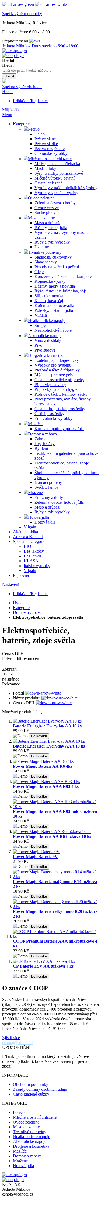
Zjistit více (11, 1037)
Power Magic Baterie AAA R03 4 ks (46, 786)
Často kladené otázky (31, 1094)
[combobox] (27, 70)
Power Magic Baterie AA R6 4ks (42, 766)
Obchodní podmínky (30, 1084)
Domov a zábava (27, 612)
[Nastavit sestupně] (43, 693)
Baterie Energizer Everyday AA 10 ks (47, 726)
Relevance (11, 684)
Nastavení (10, 584)
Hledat (7, 91)
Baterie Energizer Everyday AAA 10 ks (49, 746)
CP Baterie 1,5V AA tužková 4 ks (43, 966)
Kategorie (21, 607)
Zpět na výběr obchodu (22, 86)
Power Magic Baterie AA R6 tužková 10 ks (52, 836)
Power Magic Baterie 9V (35, 856)
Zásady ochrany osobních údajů (40, 1089)
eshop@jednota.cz (17, 1042)
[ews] (34, 41)
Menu (7, 114)
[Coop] (4, 82)
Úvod (18, 602)
